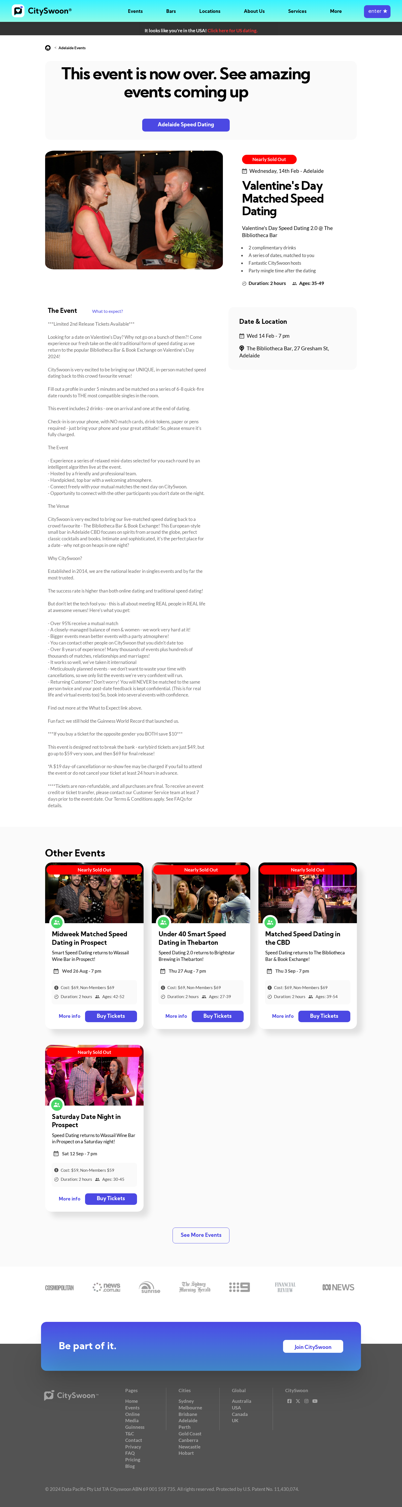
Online (132, 1414)
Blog (130, 1466)
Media (132, 1420)
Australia (241, 1401)
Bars (171, 11)
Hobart (186, 1453)
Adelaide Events (72, 47)
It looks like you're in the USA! (201, 30)
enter (377, 11)
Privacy (133, 1447)
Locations (209, 11)
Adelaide (188, 1420)
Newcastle (189, 1447)
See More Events (201, 1235)
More (336, 11)
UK (235, 1420)
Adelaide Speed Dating (186, 125)
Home (131, 1401)
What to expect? (107, 311)
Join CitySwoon (313, 1347)
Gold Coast (190, 1433)
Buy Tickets (111, 1016)
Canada (240, 1414)
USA (236, 1407)
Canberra (188, 1440)
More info (69, 1016)
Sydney (186, 1401)
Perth (185, 1427)
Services (297, 11)
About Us (254, 11)
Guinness (134, 1427)
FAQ (130, 1453)
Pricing (132, 1459)
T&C (129, 1433)
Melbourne (190, 1407)
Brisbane (188, 1414)
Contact (133, 1440)
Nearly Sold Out (269, 159)
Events (135, 11)
